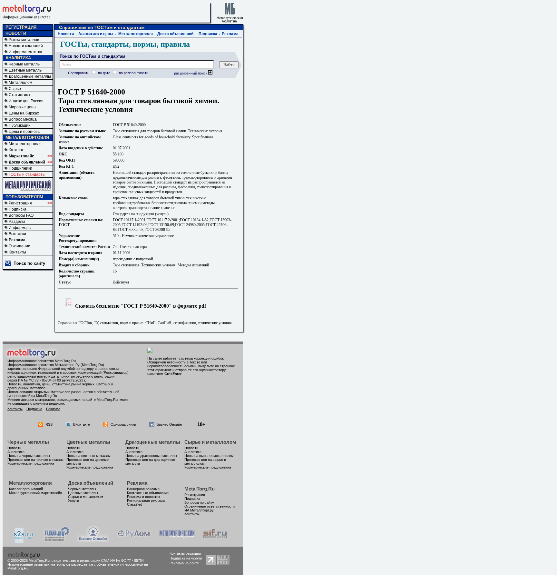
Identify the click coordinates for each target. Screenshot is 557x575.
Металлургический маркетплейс (35, 493)
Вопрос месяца (23, 119)
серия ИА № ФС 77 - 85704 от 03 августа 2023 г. (46, 380)
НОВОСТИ (15, 33)
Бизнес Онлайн (169, 424)
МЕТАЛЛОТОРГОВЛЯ (27, 137)
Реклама (17, 240)
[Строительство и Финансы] (215, 540)
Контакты (17, 252)
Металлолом (20, 82)
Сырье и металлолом (210, 442)
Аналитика (15, 452)
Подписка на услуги (186, 558)
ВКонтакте (81, 424)
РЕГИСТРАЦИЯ (20, 27)
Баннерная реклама (143, 489)
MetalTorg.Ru (199, 488)
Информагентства (25, 52)
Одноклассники (123, 424)
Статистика (19, 95)
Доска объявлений (27, 162)
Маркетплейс (21, 156)
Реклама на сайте (184, 563)
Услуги (73, 500)
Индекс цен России (26, 101)
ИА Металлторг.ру (199, 510)
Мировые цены (22, 107)
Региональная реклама (146, 500)
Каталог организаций (26, 489)
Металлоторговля (25, 144)
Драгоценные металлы (30, 76)
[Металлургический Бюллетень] (176, 540)
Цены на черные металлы (28, 456)
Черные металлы (25, 64)
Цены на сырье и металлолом (209, 456)
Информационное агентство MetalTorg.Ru (41, 361)
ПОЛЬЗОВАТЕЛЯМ (24, 196)
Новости (66, 34)
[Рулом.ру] (133, 540)
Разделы (17, 221)
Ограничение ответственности (209, 506)
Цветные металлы (26, 70)
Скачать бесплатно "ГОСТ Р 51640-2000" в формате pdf (140, 306)
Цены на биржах (24, 113)
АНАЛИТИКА (18, 57)
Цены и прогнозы (25, 131)
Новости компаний (26, 46)
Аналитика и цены (95, 34)
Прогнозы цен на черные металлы (35, 459)
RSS (49, 424)
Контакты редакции (185, 553)
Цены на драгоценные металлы (151, 456)
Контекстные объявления (148, 493)
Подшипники (20, 168)
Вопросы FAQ (21, 215)
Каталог (16, 150)
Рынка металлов (24, 39)
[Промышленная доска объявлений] (57, 541)
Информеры (20, 227)
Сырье (15, 88)
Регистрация (20, 203)
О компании (19, 246)
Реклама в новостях (143, 497)
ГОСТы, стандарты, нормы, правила (125, 44)
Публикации (20, 125)
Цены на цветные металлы (88, 456)
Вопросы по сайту (199, 502)
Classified (134, 504)
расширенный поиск (191, 73)
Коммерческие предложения (30, 463)
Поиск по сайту (29, 263)
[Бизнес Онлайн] (93, 540)
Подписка (17, 209)
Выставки (17, 234)
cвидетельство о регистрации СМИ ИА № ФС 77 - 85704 (98, 560)
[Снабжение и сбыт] (24, 541)
